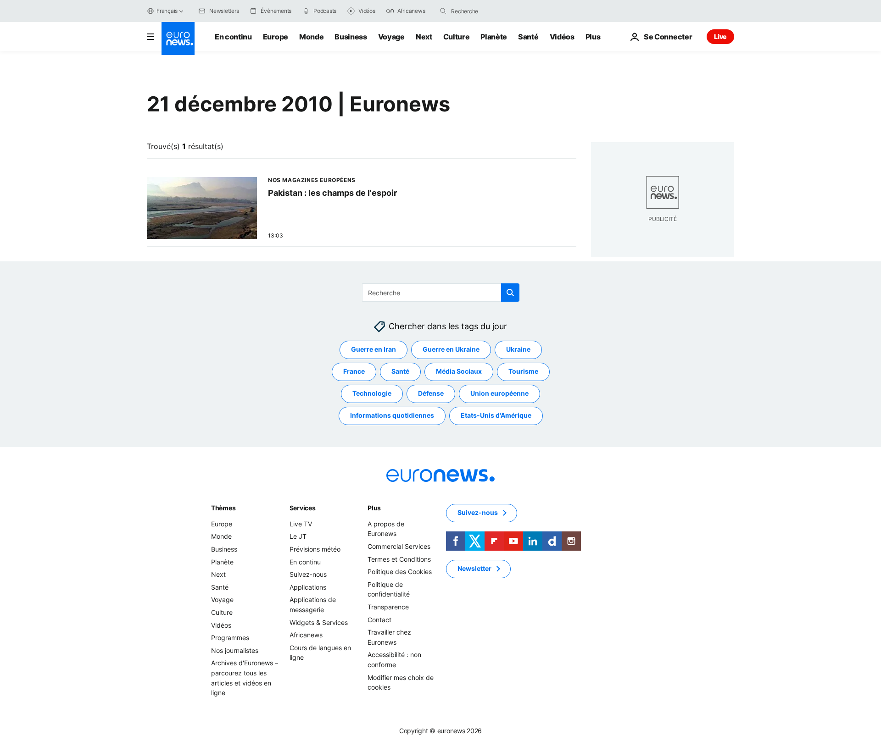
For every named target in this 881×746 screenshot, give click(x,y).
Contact (379, 620)
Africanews (306, 635)
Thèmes (223, 508)
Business (351, 36)
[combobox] (489, 11)
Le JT (298, 537)
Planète (493, 36)
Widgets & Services (319, 622)
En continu (233, 36)
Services (303, 508)
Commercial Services (399, 546)
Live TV (301, 524)
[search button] (443, 11)
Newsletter (474, 569)
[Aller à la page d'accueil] (178, 38)
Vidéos (562, 36)
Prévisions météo (315, 549)
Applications (308, 587)
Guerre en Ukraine (451, 350)
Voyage (391, 36)
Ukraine (518, 350)
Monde (311, 36)
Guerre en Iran (373, 350)
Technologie (371, 394)
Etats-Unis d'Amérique (496, 416)
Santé (528, 36)
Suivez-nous (308, 574)
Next (424, 36)
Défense (431, 394)
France (354, 372)
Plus (374, 508)
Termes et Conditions (399, 559)
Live (720, 36)
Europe (275, 36)
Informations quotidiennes (392, 416)
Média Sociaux (459, 372)
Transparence (388, 607)
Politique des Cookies (400, 571)
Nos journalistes (234, 650)
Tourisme (523, 372)
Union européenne (499, 394)
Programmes (230, 637)
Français (167, 10)
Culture (456, 36)
